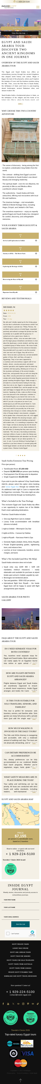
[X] (13, 1004)
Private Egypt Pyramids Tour (20, 972)
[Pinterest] (28, 1004)
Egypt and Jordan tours (20, 952)
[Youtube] (8, 1004)
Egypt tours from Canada (20, 968)
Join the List (20, 924)
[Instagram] (23, 1004)
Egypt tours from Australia (20, 964)
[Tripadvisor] (33, 1004)
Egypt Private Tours (20, 944)
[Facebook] (3, 1004)
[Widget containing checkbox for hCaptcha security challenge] (20, 933)
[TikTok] (38, 1004)
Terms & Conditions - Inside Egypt (27, 1073)
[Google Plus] (18, 1004)
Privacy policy (11, 1073)
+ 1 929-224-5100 (20, 854)
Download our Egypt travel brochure (20, 976)
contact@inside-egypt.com (20, 995)
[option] (20, 376)
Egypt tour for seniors (20, 956)
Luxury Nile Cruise (20, 948)
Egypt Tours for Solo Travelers (20, 960)
